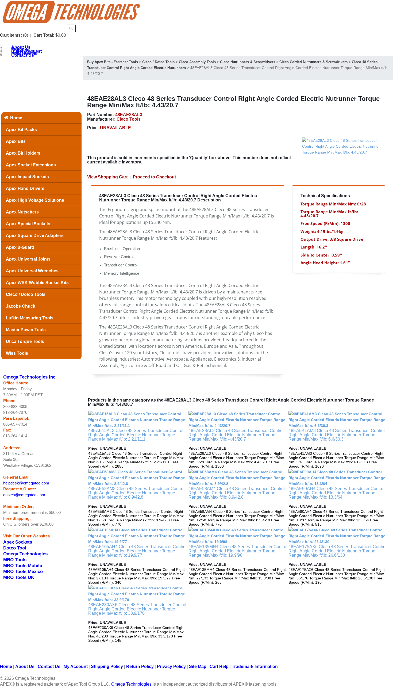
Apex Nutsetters (22, 212)
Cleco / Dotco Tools (25, 294)
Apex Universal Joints (28, 259)
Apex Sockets (17, 542)
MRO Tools (14, 559)
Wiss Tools (17, 353)
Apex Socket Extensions (31, 165)
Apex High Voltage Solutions (35, 200)
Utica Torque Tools (25, 341)
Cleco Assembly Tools (197, 62)
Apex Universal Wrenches (32, 271)
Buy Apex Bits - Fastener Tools (112, 62)
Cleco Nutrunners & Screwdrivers (247, 62)
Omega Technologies (25, 553)
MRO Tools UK (18, 577)
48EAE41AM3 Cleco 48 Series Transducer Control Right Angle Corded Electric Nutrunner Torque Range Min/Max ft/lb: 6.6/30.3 (336, 434)
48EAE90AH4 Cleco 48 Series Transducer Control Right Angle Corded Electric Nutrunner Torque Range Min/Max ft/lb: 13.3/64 (336, 492)
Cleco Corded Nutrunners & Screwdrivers (313, 62)
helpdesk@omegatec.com (26, 483)
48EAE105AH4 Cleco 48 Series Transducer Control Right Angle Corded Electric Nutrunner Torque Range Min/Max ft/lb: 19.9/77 (137, 550)
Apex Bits (16, 141)
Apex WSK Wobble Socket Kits (37, 282)
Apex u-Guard (20, 247)
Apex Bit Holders (23, 153)
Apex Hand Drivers (25, 188)
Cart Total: (43, 35)
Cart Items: (11, 35)
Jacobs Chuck (20, 306)
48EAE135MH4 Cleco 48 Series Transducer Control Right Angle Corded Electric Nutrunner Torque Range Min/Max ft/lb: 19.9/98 (237, 550)
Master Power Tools (26, 329)
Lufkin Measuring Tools (29, 318)
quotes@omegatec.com (24, 495)
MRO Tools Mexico (23, 571)
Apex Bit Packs (21, 129)
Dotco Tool (14, 548)
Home (16, 118)
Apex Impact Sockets (27, 176)
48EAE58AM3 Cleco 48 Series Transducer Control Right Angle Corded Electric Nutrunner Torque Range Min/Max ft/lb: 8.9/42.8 (136, 492)
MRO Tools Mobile (22, 565)
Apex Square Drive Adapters (35, 235)
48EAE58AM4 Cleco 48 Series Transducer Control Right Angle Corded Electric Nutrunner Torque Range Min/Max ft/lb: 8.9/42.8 (236, 492)
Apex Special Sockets (28, 223)
